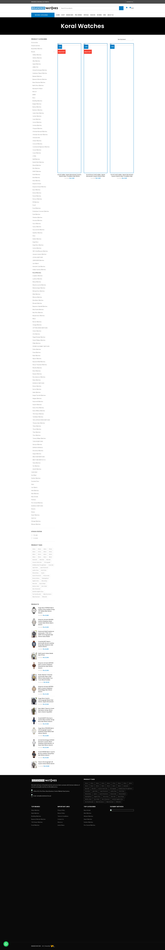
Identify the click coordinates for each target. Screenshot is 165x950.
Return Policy (61, 813)
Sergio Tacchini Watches (39, 395)
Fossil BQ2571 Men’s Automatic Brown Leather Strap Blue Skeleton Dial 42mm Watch (46, 644)
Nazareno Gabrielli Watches (40, 306)
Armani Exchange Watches (40, 70)
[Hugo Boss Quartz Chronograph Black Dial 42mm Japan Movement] (34, 701)
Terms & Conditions (63, 816)
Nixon (34, 318)
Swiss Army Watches (38, 407)
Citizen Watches (37, 140)
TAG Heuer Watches (38, 413)
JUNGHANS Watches (38, 260)
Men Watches (35, 493)
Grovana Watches (37, 220)
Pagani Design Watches (39, 337)
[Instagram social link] (122, 2)
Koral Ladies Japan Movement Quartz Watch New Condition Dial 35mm (69, 175)
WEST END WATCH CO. (39, 460)
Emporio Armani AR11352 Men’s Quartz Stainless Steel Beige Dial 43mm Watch (45, 689)
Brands (33, 51)
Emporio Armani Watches (39, 186)
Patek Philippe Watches (39, 340)
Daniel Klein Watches (38, 162)
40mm (33, 554)
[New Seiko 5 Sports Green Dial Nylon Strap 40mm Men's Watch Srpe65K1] (34, 711)
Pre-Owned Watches (37, 502)
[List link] (56, 791)
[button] (6, 944)
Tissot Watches (37, 429)
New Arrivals (34, 496)
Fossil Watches (37, 208)
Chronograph (47, 562)
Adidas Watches (37, 54)
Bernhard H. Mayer (38, 88)
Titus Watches (37, 435)
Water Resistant (36, 596)
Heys (34, 235)
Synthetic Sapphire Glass (38, 591)
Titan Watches (37, 432)
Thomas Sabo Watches (39, 423)
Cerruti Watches (37, 122)
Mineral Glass (35, 573)
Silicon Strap (44, 580)
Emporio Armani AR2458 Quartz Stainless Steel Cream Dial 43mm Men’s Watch (45, 622)
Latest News (61, 825)
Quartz (42, 573)
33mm (39, 549)
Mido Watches (36, 294)
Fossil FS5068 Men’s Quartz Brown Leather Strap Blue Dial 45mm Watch (46, 753)
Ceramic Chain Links (37, 562)
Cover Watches (37, 153)
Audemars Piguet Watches (40, 73)
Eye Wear (33, 475)
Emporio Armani (37, 183)
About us (60, 822)
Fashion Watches (35, 478)
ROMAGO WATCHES (38, 383)
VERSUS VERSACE (38, 447)
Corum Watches (37, 150)
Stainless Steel (35, 586)
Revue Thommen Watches (40, 364)
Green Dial (50, 565)
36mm (33, 551)
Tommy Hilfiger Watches (39, 438)
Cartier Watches (37, 116)
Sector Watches (37, 389)
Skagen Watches (37, 398)
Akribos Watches (37, 58)
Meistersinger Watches (39, 288)
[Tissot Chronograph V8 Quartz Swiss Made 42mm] (34, 764)
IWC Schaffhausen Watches (40, 251)
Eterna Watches (37, 193)
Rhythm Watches (37, 367)
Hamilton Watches (37, 232)
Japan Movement (44, 567)
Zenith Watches (37, 469)
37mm (39, 551)
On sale (35, 535)
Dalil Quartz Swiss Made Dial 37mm (45, 654)
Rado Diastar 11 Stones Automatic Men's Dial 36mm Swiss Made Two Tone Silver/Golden (45, 677)
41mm (39, 554)
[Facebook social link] (120, 2)
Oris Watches (36, 334)
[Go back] (58, 26)
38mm (44, 551)
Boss (34, 97)
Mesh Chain (43, 570)
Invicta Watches (37, 248)
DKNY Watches (37, 171)
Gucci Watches (37, 223)
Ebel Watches (36, 177)
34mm (44, 549)
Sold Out (33, 518)
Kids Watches (35, 490)
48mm (50, 557)
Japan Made (35, 567)
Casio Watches (37, 119)
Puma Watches (37, 352)
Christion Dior (36, 137)
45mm (39, 557)
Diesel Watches (37, 165)
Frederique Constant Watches (41, 211)
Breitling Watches (37, 100)
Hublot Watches (37, 239)
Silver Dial (34, 583)
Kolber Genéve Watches (39, 269)
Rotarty (33, 509)
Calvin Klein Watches (38, 113)
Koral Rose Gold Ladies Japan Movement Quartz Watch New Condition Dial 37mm (95, 176)
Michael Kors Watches (39, 291)
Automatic (34, 559)
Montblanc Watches (38, 300)
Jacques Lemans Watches (39, 254)
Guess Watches (37, 226)
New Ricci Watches (38, 312)
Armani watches (35, 45)
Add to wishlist (80, 50)
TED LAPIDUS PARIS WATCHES (41, 420)
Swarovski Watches (38, 401)
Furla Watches (36, 214)
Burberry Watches (37, 110)
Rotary (33, 512)
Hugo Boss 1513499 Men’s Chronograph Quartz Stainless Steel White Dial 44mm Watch (46, 730)
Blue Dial (48, 559)
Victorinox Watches (38, 450)
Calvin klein (34, 472)
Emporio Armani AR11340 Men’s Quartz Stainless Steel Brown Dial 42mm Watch (45, 665)
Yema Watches (37, 463)
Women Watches (36, 524)
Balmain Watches (37, 76)
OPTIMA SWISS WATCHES (40, 328)
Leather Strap (35, 570)
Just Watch (36, 263)
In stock (35, 538)
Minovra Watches (37, 297)
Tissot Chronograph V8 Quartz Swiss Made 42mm (46, 762)
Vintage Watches (36, 521)
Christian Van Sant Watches (40, 134)
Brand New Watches (36, 48)
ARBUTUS (35, 67)
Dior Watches (36, 168)
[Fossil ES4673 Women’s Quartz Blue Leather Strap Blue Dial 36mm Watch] (34, 721)
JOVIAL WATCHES (38, 257)
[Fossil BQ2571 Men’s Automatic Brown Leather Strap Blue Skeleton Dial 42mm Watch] (34, 645)
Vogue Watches (37, 453)
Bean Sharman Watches (39, 82)
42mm (44, 554)
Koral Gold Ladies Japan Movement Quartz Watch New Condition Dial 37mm (122, 176)
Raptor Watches (37, 358)
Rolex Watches (37, 380)
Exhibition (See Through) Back (39, 565)
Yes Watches (36, 466)
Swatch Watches (37, 404)
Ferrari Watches (37, 196)
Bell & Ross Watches (38, 85)
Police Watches (37, 349)
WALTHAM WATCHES (39, 456)
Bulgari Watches (37, 104)
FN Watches (36, 202)
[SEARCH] (121, 8)
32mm (33, 549)
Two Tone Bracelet (36, 594)
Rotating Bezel (45, 578)
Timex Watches (37, 426)
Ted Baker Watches (38, 417)
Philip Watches (37, 343)
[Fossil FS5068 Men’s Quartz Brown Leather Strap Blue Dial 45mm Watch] (34, 754)
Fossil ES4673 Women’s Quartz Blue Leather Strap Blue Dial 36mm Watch (46, 719)
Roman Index (46, 575)
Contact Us (61, 819)
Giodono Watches (37, 217)
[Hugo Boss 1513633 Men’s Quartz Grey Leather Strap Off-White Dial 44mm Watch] (34, 611)
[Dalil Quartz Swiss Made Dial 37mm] (34, 656)
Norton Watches (37, 321)
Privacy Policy (61, 810)
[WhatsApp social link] (124, 2)
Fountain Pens (35, 481)
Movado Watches (37, 303)
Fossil (34, 205)
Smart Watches (35, 515)
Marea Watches (37, 281)
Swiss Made (44, 586)
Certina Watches (37, 125)
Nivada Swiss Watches (39, 315)
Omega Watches (37, 325)
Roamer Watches (37, 374)
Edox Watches (36, 180)
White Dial (44, 596)
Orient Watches (37, 331)
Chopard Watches (37, 128)
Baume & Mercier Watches (40, 79)
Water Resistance (47, 594)
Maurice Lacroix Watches (39, 285)
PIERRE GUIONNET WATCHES (41, 346)
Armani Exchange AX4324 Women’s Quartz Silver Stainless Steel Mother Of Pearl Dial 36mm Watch (46, 742)
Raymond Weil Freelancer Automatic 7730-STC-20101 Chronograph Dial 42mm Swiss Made (46, 634)
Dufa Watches (36, 174)
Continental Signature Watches (41, 147)
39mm (50, 551)
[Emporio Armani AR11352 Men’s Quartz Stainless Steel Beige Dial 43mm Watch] (34, 690)
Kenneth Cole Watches (39, 266)
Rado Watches (36, 355)
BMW (34, 94)
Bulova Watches (37, 107)
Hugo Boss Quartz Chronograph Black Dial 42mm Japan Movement (46, 700)
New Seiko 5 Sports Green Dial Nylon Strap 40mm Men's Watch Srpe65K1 (46, 710)
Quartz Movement (36, 575)
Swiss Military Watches (39, 410)
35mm (50, 549)
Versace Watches (37, 444)
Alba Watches (36, 61)
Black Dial (42, 559)
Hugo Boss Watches (38, 245)
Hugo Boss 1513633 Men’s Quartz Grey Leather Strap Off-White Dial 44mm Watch (46, 610)
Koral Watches (37, 272)
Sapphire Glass (35, 580)
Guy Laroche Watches (38, 229)
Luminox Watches (37, 278)
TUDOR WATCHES (38, 441)
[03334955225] (53, 946)
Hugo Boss (35, 242)
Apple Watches (37, 64)
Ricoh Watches (37, 371)
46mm (44, 557)
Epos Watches (36, 189)
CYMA (34, 156)
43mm (50, 554)
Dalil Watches (36, 159)
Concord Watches (37, 143)
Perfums (33, 499)
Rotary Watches (37, 386)
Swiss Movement (36, 588)
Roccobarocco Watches (39, 377)
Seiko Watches (37, 392)
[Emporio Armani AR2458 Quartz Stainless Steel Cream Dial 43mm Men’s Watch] (34, 623)
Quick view (80, 46)
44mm (33, 557)
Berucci (35, 91)
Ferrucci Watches (37, 199)
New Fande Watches (38, 309)
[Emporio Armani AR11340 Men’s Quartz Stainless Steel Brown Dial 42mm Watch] (34, 666)
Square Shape (42, 583)
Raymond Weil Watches (39, 361)
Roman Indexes (36, 578)
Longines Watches (38, 275)
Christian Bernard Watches (40, 131)
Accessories (34, 42)
